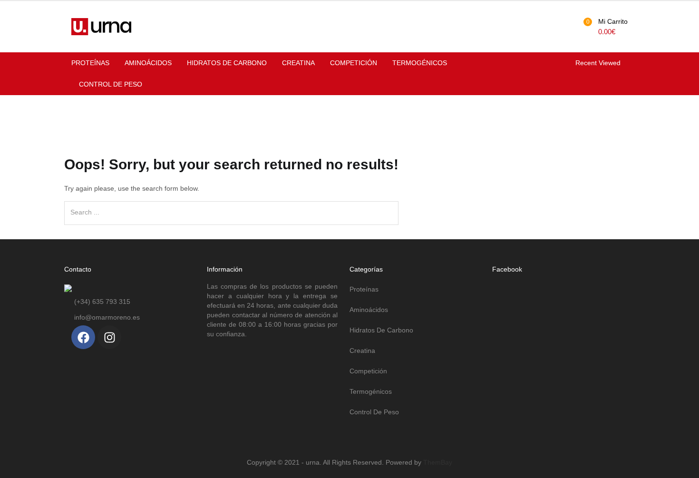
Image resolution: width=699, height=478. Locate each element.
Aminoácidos (148, 63)
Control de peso (110, 84)
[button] (604, 26)
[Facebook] (83, 337)
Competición (353, 63)
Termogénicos (419, 63)
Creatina (298, 63)
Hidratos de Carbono (227, 63)
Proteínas (90, 63)
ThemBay (437, 462)
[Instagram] (109, 337)
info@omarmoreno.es (107, 317)
